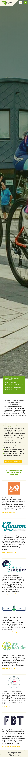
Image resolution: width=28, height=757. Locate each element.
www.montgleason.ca (9, 552)
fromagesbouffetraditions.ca (11, 746)
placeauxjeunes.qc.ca (8, 512)
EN (21, 2)
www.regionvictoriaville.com (10, 594)
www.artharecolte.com (9, 668)
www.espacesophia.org (9, 632)
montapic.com (6, 706)
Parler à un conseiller (13, 461)
